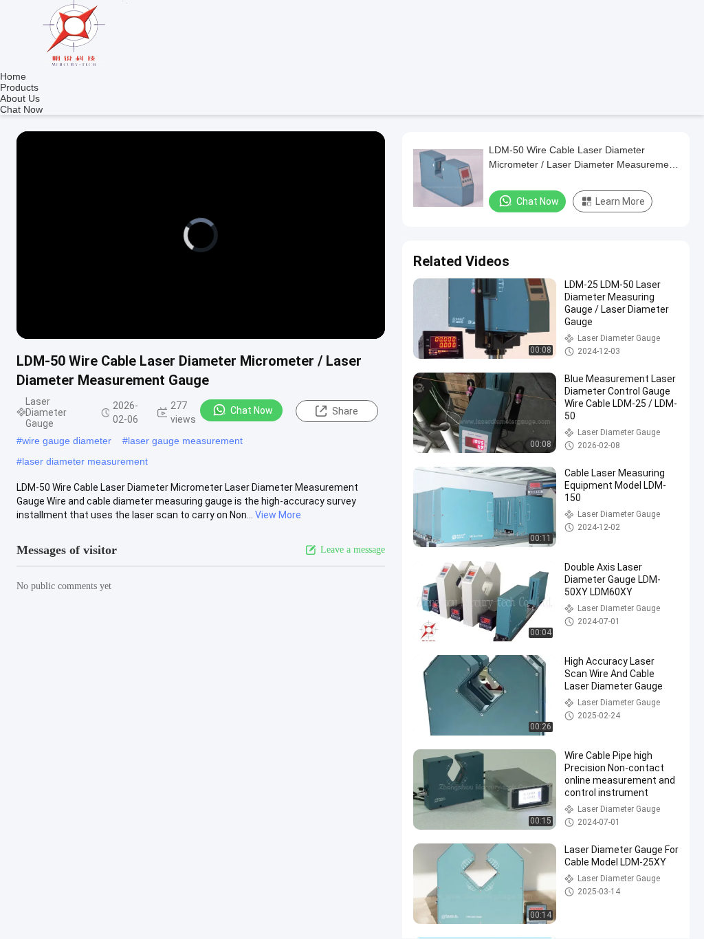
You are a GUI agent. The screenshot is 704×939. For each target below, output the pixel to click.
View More (278, 514)
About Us (20, 98)
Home (13, 76)
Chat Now (21, 109)
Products (19, 87)
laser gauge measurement (185, 440)
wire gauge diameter (66, 440)
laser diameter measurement (85, 461)
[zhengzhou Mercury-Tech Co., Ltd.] (75, 65)
